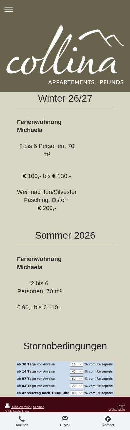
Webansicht (117, 409)
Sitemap (38, 407)
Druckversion (21, 407)
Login (121, 405)
